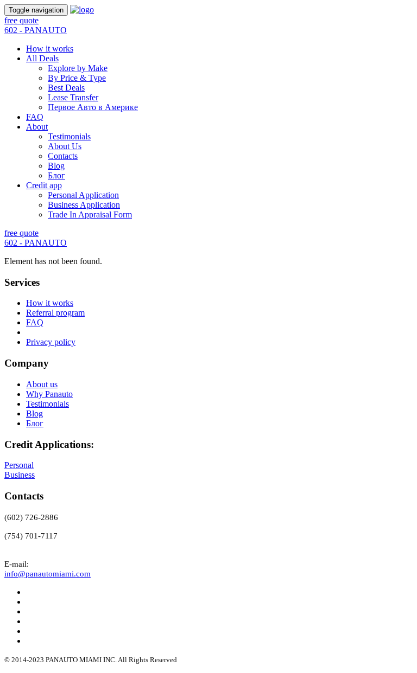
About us (42, 384)
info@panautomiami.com (47, 573)
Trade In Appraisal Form (90, 214)
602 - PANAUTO (35, 30)
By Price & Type (77, 77)
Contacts (63, 156)
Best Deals (66, 87)
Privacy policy (50, 342)
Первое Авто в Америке (93, 107)
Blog (56, 165)
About (37, 126)
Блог (56, 175)
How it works (49, 48)
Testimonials (69, 136)
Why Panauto (49, 394)
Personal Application (83, 195)
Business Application (84, 204)
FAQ (34, 116)
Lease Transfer (73, 97)
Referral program (55, 312)
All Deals (42, 58)
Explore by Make (78, 68)
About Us (64, 146)
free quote (21, 20)
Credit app (44, 185)
